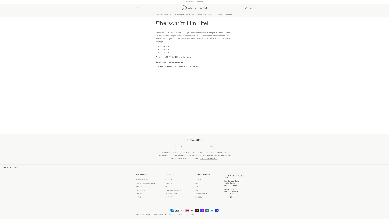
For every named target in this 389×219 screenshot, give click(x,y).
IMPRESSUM (199, 197)
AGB (196, 190)
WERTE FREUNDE (146, 214)
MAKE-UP (139, 186)
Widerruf (168, 214)
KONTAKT (168, 197)
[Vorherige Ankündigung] (136, 2)
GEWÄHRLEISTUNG (201, 193)
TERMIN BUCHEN (171, 193)
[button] (138, 7)
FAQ (196, 186)
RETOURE (168, 186)
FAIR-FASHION (141, 190)
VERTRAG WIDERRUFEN (173, 190)
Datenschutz (158, 214)
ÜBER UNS (198, 179)
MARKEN (139, 197)
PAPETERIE (140, 193)
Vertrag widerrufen (11, 167)
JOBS (197, 183)
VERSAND (168, 183)
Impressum (190, 214)
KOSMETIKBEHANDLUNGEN (145, 183)
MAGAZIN (168, 179)
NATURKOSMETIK (142, 179)
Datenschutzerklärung (209, 158)
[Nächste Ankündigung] (252, 2)
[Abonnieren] (211, 146)
